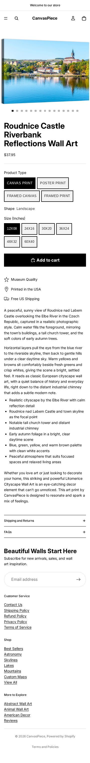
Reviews (11, 720)
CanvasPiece (35, 736)
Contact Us (13, 604)
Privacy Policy (15, 621)
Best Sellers (13, 648)
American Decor (17, 715)
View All (10, 682)
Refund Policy (15, 616)
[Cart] (84, 18)
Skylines (11, 659)
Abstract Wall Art (18, 703)
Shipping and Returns (19, 520)
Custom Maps (15, 677)
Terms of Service (18, 627)
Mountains (12, 671)
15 (77, 111)
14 (72, 111)
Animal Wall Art (16, 709)
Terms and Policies (45, 747)
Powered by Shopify (61, 736)
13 (68, 111)
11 (59, 111)
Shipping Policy (16, 610)
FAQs (8, 532)
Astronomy (13, 654)
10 (54, 111)
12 (63, 111)
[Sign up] (78, 579)
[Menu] (6, 18)
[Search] (16, 18)
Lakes (9, 665)
